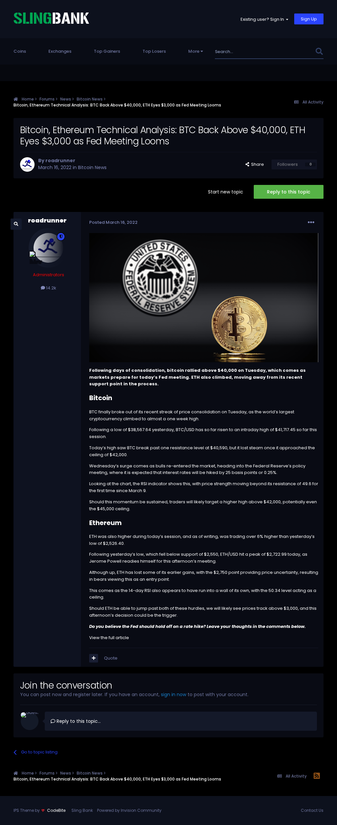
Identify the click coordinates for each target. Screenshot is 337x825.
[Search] (319, 51)
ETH (195, 377)
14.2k (50, 288)
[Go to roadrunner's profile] (27, 164)
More (193, 51)
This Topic (295, 51)
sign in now (173, 694)
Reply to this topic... (78, 721)
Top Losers (154, 51)
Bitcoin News (92, 167)
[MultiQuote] (93, 658)
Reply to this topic (288, 192)
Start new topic (225, 192)
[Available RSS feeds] (317, 776)
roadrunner (60, 160)
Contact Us (312, 810)
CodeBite (56, 810)
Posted (113, 222)
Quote (110, 658)
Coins (19, 51)
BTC (93, 412)
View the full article (109, 637)
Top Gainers (107, 51)
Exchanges (59, 51)
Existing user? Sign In (263, 19)
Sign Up (309, 19)
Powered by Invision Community (129, 810)
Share (256, 164)
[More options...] (311, 222)
